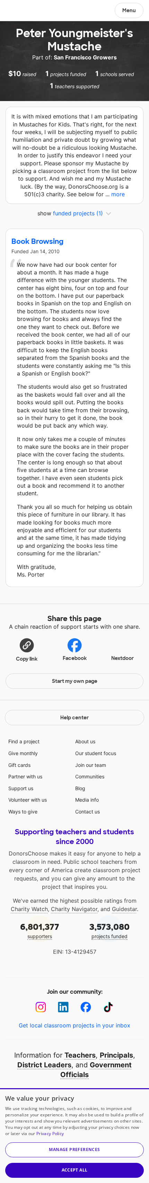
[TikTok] (108, 1007)
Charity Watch (29, 908)
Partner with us (25, 776)
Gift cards (19, 765)
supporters (39, 930)
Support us (20, 788)
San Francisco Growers (85, 57)
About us (85, 741)
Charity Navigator (74, 908)
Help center (74, 717)
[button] (26, 649)
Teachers (80, 1055)
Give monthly (23, 753)
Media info (87, 800)
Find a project (24, 741)
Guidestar (124, 908)
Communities (89, 776)
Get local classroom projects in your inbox (74, 1025)
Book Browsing (37, 241)
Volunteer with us (27, 800)
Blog (80, 788)
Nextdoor (122, 658)
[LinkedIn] (63, 1007)
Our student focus (95, 753)
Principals (116, 1055)
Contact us (87, 811)
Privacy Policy (50, 1133)
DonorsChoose (22, 11)
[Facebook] (86, 1007)
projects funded (109, 930)
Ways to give (22, 811)
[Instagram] (41, 1007)
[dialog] (74, 1135)
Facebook (75, 658)
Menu (129, 10)
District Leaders (44, 1065)
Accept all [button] (75, 1170)
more (118, 194)
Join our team (90, 765)
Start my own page (74, 681)
